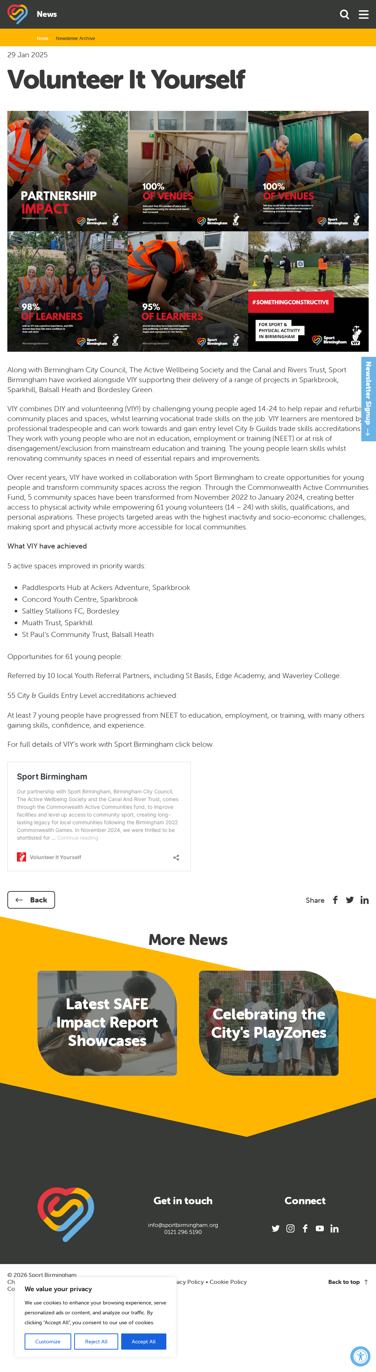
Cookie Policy (228, 1281)
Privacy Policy (185, 1281)
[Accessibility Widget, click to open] (360, 1356)
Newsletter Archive (75, 38)
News (42, 38)
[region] (95, 1317)
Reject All (96, 1341)
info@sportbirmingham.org (183, 1224)
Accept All (144, 1341)
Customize (48, 1341)
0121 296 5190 (183, 1231)
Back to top (344, 1281)
